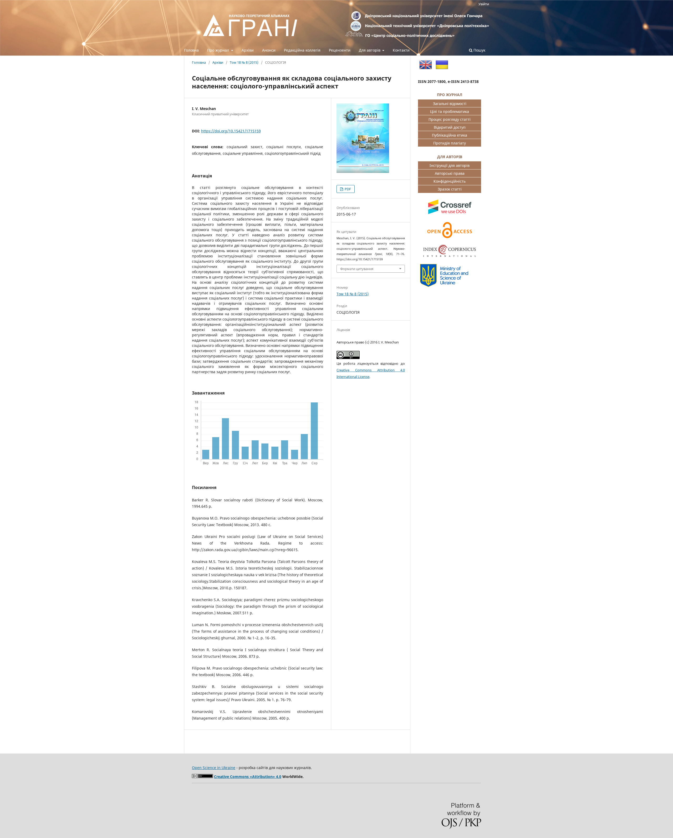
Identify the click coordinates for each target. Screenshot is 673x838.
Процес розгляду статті (450, 119)
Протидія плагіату (449, 143)
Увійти (483, 4)
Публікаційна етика (449, 135)
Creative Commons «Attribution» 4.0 (247, 776)
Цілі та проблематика (449, 111)
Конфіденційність (450, 181)
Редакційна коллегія (302, 50)
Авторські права (450, 173)
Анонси (269, 50)
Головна (191, 50)
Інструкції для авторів (450, 165)
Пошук (478, 50)
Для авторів (370, 50)
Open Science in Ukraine (213, 767)
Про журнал (218, 50)
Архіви (248, 50)
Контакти (401, 50)
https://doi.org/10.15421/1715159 (231, 130)
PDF (347, 189)
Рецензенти (339, 50)
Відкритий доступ (450, 127)
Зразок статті (450, 189)
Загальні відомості (449, 103)
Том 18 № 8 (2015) (244, 62)
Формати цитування (356, 268)
